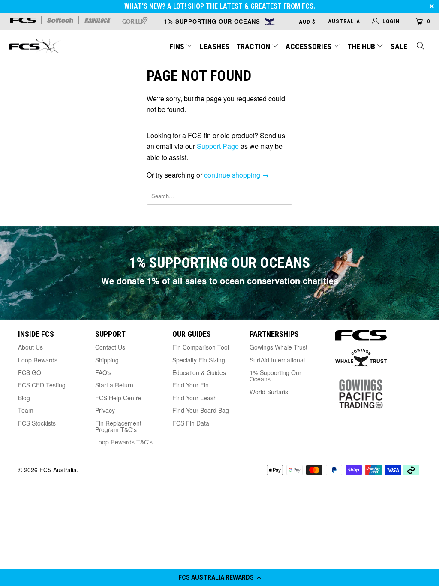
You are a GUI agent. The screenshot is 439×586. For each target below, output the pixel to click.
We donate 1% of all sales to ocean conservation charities (219, 280)
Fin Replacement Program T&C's (118, 426)
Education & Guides (199, 372)
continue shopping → (236, 175)
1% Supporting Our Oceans (275, 375)
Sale (399, 46)
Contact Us (110, 347)
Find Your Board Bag (200, 410)
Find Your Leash (194, 397)
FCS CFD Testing (42, 385)
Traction (254, 46)
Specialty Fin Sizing (198, 360)
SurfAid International (277, 360)
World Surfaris (269, 391)
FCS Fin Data (190, 423)
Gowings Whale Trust (278, 347)
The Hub (362, 46)
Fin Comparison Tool (200, 347)
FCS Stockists (37, 423)
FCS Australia (58, 469)
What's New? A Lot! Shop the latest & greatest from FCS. (219, 6)
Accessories (309, 46)
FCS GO (29, 372)
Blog (24, 397)
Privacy (105, 410)
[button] (219, 577)
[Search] (421, 47)
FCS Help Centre (118, 397)
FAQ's (103, 372)
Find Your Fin (190, 385)
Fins (176, 46)
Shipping (107, 360)
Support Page (218, 146)
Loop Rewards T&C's (124, 442)
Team (25, 410)
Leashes (214, 46)
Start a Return (114, 385)
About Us (30, 347)
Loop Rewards (37, 360)
